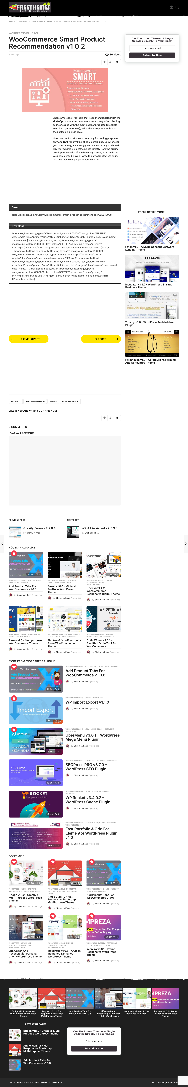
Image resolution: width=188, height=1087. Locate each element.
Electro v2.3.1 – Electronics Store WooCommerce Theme (65, 643)
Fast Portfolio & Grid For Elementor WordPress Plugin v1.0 (92, 833)
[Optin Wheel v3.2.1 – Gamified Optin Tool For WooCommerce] (104, 619)
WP (101, 698)
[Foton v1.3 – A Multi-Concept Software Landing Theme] (152, 230)
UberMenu (109, 729)
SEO (93, 760)
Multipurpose (34, 634)
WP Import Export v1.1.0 (87, 702)
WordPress (71, 731)
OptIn (89, 637)
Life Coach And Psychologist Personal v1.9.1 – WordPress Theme (25, 953)
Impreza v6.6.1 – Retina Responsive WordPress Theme (101, 951)
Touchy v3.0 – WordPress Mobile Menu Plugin (149, 324)
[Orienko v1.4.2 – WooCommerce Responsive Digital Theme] (104, 565)
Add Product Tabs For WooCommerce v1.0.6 (22, 588)
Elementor (90, 823)
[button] (171, 7)
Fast (98, 823)
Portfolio (72, 580)
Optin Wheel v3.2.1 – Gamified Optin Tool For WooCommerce (102, 643)
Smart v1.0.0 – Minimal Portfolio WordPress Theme (62, 589)
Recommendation (35, 401)
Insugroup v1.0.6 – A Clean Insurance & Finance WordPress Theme (64, 953)
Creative (32, 889)
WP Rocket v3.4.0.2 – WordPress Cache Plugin (88, 799)
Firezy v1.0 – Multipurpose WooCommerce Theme (25, 642)
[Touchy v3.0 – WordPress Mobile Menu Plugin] (152, 305)
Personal (13, 945)
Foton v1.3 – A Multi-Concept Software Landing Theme (149, 248)
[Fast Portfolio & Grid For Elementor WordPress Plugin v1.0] (36, 835)
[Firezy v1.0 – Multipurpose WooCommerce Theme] (26, 619)
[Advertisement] (31, 138)
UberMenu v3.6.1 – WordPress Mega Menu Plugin (93, 737)
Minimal (62, 580)
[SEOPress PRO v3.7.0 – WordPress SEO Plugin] (36, 772)
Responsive (92, 582)
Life (29, 943)
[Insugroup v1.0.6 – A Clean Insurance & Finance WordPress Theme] (65, 927)
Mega (87, 729)
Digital (101, 580)
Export (88, 698)
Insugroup (52, 945)
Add (29, 580)
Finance (69, 943)
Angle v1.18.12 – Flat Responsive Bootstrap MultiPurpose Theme (62, 899)
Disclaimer (41, 1082)
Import (96, 698)
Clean (62, 943)
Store (50, 637)
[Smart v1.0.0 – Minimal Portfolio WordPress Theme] (65, 565)
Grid (103, 823)
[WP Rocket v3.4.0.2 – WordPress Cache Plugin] (36, 804)
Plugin (100, 729)
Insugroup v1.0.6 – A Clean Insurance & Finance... (137, 1012)
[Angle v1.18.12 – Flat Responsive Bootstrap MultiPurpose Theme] (65, 873)
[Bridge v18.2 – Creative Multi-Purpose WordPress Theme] (26, 873)
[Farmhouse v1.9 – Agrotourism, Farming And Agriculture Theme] (152, 343)
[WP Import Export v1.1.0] (36, 710)
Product (16, 401)
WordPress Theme (63, 582)
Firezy (23, 634)
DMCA (12, 1082)
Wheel (96, 637)
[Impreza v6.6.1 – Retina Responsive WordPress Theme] (104, 927)
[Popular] (14, 553)
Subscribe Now (152, 55)
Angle (62, 889)
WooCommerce (70, 401)
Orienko (109, 580)
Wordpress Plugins (23, 33)
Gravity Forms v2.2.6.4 (39, 528)
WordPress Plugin (74, 825)
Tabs (11, 582)
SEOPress (101, 760)
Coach (24, 943)
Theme (101, 582)
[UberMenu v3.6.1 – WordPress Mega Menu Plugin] (36, 741)
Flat (49, 891)
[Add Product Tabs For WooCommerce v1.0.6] (26, 565)
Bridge (23, 889)
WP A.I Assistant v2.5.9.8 (100, 528)
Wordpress (53, 580)
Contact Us (55, 1082)
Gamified (109, 634)
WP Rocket (70, 794)
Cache (87, 791)
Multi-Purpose (15, 891)
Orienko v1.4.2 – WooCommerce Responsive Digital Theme (103, 590)
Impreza (101, 943)
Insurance (63, 945)
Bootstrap (71, 889)
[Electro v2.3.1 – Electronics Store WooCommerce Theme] (65, 619)
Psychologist (25, 945)
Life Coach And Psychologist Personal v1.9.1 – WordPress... (108, 1013)
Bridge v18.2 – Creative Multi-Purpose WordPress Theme (25, 897)
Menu (93, 729)
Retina (89, 945)
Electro (63, 634)
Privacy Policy (25, 1082)
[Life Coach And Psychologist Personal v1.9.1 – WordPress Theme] (26, 927)
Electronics (74, 634)
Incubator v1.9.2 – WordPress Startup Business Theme (148, 286)
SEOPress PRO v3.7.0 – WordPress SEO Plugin (86, 766)
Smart (53, 401)
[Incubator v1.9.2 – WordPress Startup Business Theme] (152, 268)
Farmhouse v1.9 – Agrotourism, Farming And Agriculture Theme (150, 361)
